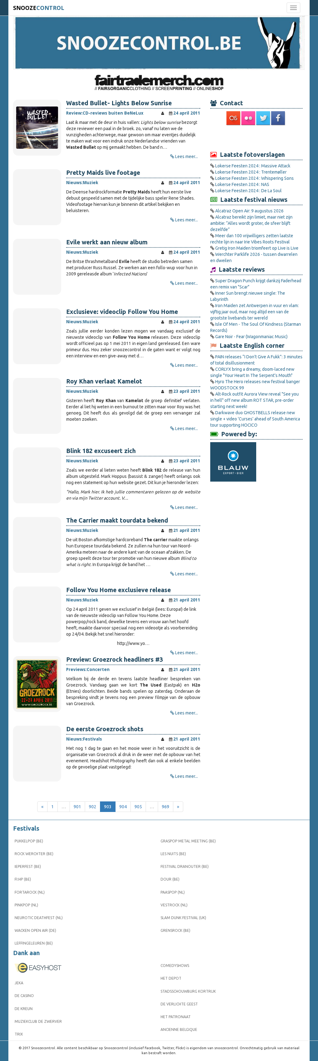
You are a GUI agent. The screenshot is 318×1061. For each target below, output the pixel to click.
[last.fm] (233, 118)
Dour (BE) (170, 879)
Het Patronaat (176, 1017)
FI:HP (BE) (23, 879)
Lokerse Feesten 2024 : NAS (242, 184)
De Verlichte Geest (179, 1004)
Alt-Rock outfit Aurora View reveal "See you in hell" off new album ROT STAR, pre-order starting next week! (254, 400)
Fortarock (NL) (30, 892)
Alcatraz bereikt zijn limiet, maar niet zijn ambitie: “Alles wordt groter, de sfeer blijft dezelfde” (251, 223)
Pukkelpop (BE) (29, 841)
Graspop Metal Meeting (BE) (188, 841)
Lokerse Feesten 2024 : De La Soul (248, 190)
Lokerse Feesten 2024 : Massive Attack (252, 165)
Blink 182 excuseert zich (101, 450)
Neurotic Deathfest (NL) (39, 918)
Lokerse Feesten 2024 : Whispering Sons (254, 178)
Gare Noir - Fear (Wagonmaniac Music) (251, 336)
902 (92, 806)
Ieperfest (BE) (28, 866)
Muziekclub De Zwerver (38, 1021)
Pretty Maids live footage (103, 172)
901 (77, 806)
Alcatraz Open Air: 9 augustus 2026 (249, 210)
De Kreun (24, 1009)
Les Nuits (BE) (173, 854)
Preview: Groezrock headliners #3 (114, 659)
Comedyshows (175, 966)
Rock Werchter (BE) (34, 854)
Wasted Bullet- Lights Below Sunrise (119, 103)
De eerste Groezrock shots (104, 729)
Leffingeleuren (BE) (34, 943)
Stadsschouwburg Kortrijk (188, 991)
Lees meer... (186, 156)
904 (123, 806)
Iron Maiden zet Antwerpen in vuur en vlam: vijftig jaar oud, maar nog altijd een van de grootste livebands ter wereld (254, 311)
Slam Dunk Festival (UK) (183, 918)
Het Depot (171, 978)
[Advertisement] (256, 138)
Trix (19, 1034)
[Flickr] (248, 118)
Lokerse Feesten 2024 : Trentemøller (251, 172)
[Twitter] (263, 118)
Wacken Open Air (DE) (35, 930)
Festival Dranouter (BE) (185, 866)
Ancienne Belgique (179, 1029)
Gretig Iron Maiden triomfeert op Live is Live (256, 248)
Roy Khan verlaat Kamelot (104, 381)
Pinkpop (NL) (26, 905)
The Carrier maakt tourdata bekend (117, 520)
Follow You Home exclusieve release (118, 590)
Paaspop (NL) (173, 892)
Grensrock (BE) (175, 930)
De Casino (24, 996)
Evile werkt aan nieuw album (107, 242)
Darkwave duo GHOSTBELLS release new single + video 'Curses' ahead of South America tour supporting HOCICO (255, 419)
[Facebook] (278, 118)
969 (165, 806)
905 (138, 806)
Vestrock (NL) (174, 905)
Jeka (19, 983)
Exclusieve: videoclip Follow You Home (122, 311)
